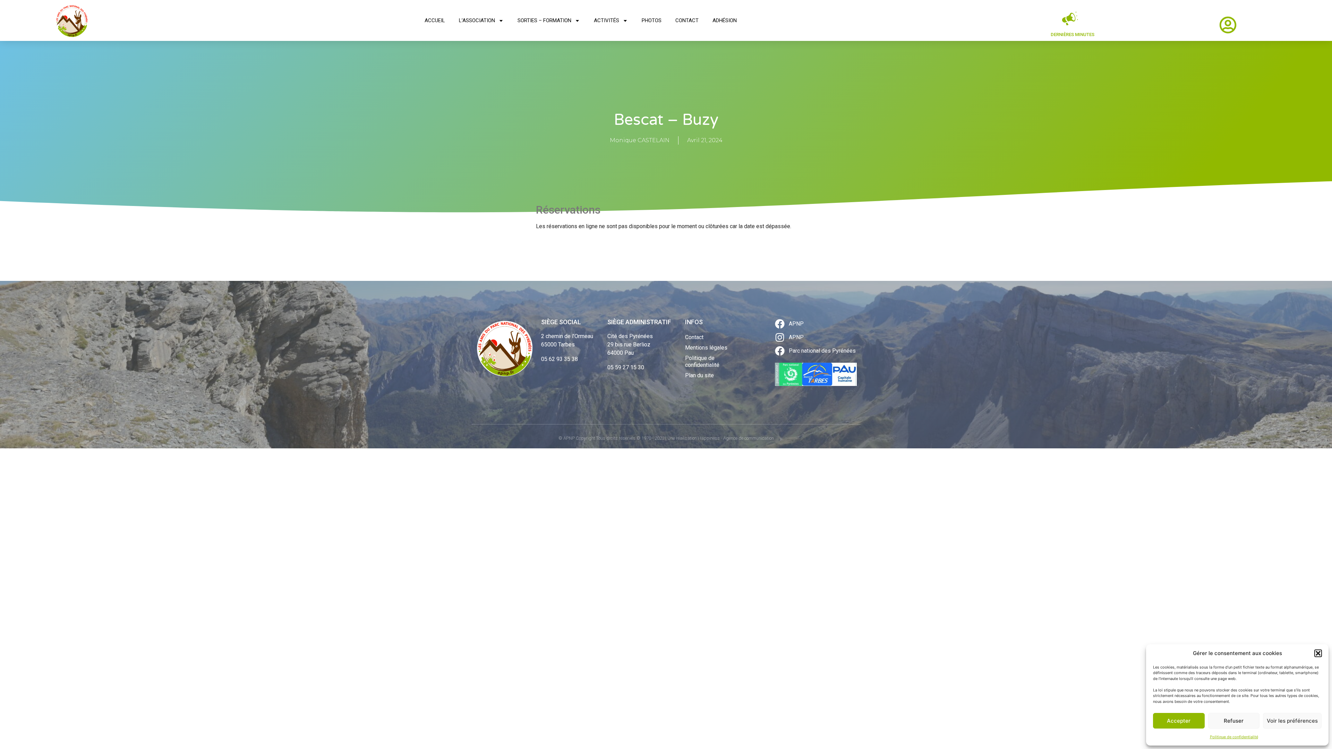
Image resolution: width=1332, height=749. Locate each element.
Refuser (1234, 720)
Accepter (1178, 720)
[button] (1318, 653)
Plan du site (699, 375)
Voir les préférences (1292, 720)
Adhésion (724, 20)
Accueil (435, 20)
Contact (687, 20)
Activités (606, 20)
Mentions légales (706, 347)
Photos (651, 20)
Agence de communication (748, 438)
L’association (477, 20)
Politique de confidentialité (1234, 736)
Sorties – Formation (544, 20)
